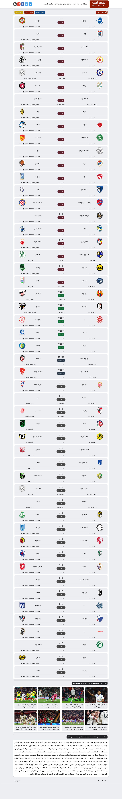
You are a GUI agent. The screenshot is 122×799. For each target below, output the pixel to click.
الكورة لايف (17, 781)
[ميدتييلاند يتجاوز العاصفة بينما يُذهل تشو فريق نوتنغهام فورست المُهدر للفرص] (73, 695)
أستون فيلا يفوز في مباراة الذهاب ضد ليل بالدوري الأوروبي (97, 706)
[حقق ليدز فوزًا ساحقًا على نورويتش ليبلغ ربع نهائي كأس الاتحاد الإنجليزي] (25, 695)
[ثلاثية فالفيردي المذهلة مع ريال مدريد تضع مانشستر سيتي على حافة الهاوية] (49, 695)
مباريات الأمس (48, 4)
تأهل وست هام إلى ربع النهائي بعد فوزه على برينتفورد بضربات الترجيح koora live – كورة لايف (74, 729)
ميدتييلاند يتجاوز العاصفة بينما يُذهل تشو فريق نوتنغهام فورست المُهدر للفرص (73, 707)
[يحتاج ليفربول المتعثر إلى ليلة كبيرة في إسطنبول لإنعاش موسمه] (49, 717)
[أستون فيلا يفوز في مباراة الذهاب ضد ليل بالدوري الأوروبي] (96, 695)
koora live (76, 4)
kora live (104, 781)
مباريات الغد (58, 4)
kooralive (97, 781)
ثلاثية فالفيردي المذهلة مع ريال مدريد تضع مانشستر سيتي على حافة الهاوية (50, 707)
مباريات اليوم (67, 4)
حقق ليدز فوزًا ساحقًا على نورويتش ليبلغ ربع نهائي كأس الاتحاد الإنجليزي (26, 707)
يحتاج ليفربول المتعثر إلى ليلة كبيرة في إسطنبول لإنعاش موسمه (49, 728)
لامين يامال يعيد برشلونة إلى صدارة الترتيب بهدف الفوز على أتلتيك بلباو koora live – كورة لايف (26, 729)
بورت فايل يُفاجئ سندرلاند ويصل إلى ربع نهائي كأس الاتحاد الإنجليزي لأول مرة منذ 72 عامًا (97, 729)
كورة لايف (84, 4)
